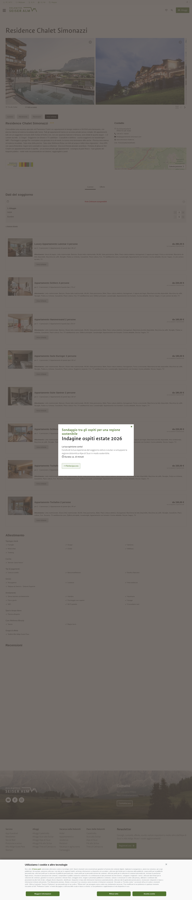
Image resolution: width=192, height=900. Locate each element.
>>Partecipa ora (71, 465)
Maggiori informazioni (42, 894)
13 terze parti (36, 869)
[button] (166, 864)
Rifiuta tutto (113, 894)
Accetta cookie (149, 894)
